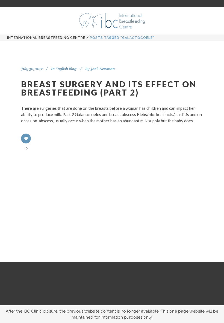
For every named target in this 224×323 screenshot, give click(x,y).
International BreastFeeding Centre (46, 38)
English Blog (65, 68)
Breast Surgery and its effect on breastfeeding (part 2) (109, 88)
